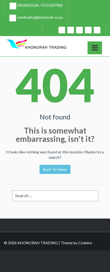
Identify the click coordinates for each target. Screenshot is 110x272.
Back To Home (55, 169)
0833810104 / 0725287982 (39, 5)
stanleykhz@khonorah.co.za (39, 17)
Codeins (85, 242)
